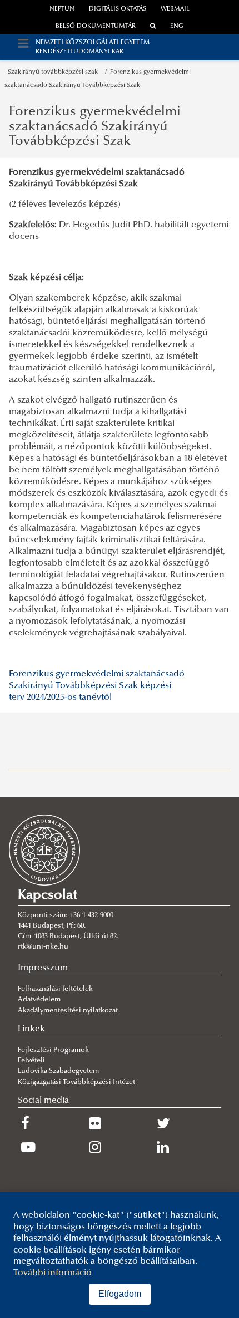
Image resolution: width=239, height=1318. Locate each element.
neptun (61, 9)
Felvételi (31, 1060)
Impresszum (43, 968)
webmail (175, 9)
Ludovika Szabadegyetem (58, 1071)
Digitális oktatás (117, 9)
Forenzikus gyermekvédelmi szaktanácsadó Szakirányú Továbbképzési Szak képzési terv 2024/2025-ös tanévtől (97, 686)
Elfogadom (119, 1294)
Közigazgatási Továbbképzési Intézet (76, 1082)
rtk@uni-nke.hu (43, 947)
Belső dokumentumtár (96, 26)
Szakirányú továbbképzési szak (54, 72)
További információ (52, 1273)
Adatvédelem (39, 999)
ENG (176, 26)
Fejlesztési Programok (53, 1050)
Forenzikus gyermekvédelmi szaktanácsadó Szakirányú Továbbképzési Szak (95, 126)
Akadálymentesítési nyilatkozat (68, 1010)
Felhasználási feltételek (55, 989)
